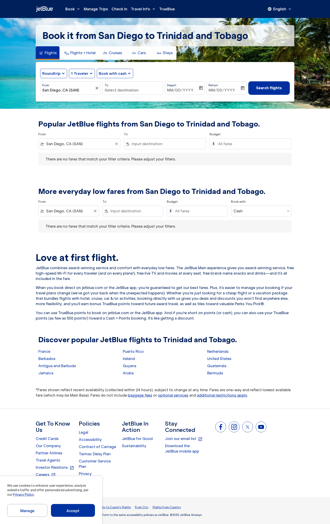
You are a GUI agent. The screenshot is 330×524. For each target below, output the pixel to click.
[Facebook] (220, 427)
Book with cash (113, 73)
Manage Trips (96, 9)
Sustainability (134, 446)
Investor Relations (55, 467)
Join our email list (183, 438)
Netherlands (218, 351)
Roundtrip (51, 73)
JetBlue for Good (137, 438)
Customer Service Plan (95, 464)
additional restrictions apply (222, 395)
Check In (119, 9)
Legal (83, 432)
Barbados (46, 358)
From (45, 85)
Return (213, 85)
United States (219, 358)
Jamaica (45, 373)
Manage (27, 510)
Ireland (129, 358)
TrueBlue (167, 9)
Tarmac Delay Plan (95, 454)
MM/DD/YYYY (180, 90)
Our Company (48, 446)
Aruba (128, 373)
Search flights (269, 88)
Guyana (129, 366)
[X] (247, 427)
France (44, 351)
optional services (173, 395)
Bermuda (215, 373)
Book (73, 9)
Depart (171, 85)
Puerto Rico (133, 351)
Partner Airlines (49, 453)
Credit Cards (47, 438)
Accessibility (90, 439)
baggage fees (140, 395)
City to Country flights (115, 507)
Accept (72, 510)
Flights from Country (167, 507)
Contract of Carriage (97, 446)
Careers (46, 474)
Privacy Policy (23, 495)
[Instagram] (234, 427)
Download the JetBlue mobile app (182, 448)
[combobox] (68, 90)
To (106, 85)
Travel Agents (48, 460)
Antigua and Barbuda (57, 366)
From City (141, 507)
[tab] (47, 53)
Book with (238, 202)
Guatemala (216, 366)
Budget (215, 134)
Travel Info (143, 9)
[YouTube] (261, 427)
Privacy (85, 473)
